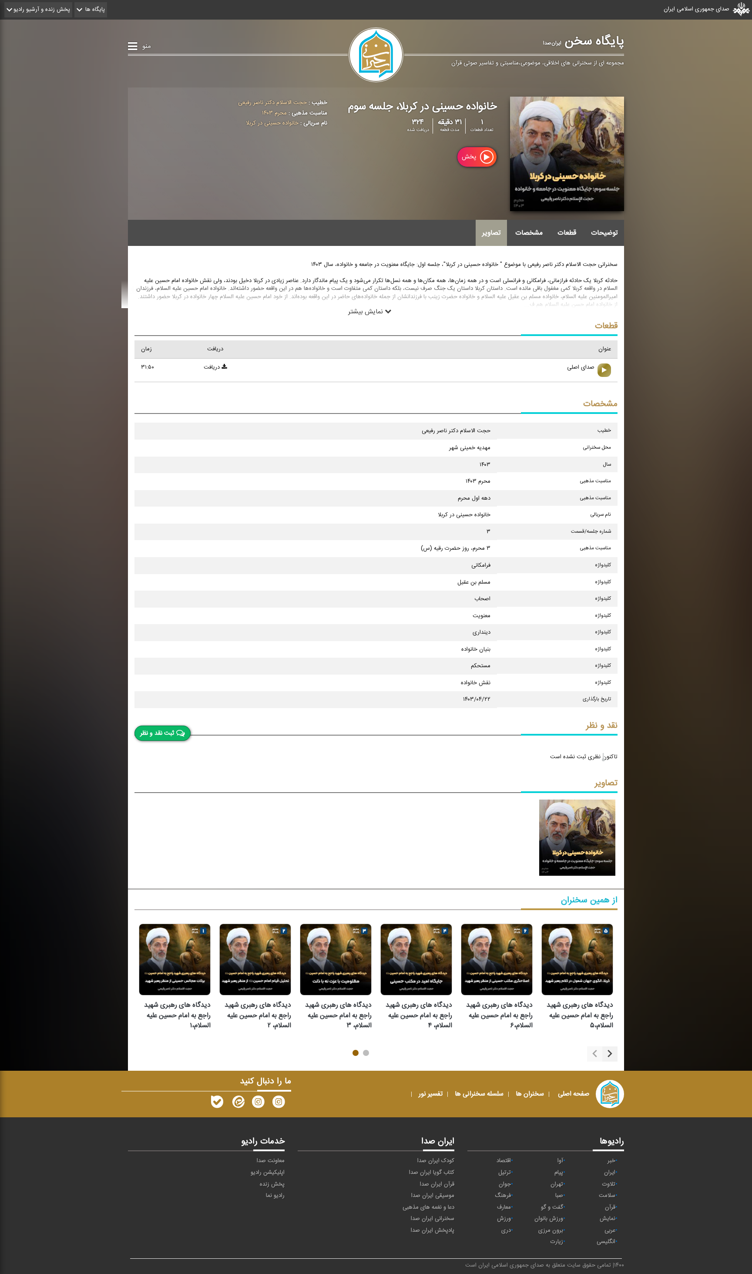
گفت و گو (552, 1207)
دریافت (213, 367)
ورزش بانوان (548, 1219)
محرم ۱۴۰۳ (274, 113)
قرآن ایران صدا (437, 1184)
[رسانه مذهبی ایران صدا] (258, 1104)
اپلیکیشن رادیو (268, 1172)
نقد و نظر (602, 726)
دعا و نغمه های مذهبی (428, 1207)
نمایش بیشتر (366, 311)
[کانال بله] (217, 1104)
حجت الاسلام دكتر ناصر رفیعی (272, 103)
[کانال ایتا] (238, 1104)
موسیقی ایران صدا (432, 1195)
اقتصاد (504, 1161)
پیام (558, 1172)
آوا (560, 1161)
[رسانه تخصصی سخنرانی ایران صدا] (279, 1104)
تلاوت (608, 1184)
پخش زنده (272, 1184)
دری (506, 1230)
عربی (609, 1230)
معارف (504, 1207)
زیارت (557, 1242)
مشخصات (529, 233)
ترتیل (504, 1172)
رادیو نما (275, 1195)
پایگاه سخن (583, 41)
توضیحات (604, 233)
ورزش (504, 1219)
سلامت (607, 1195)
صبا (559, 1195)
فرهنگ (503, 1195)
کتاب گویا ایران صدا (431, 1172)
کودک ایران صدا (435, 1161)
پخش (470, 156)
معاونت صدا (271, 1161)
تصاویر (491, 233)
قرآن (610, 1207)
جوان (505, 1184)
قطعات (566, 233)
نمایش (607, 1219)
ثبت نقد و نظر (157, 733)
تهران (557, 1184)
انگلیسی (606, 1242)
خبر (611, 1161)
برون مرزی (550, 1230)
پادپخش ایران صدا (432, 1230)
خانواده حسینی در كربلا (272, 123)
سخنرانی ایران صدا (432, 1219)
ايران (609, 1172)
